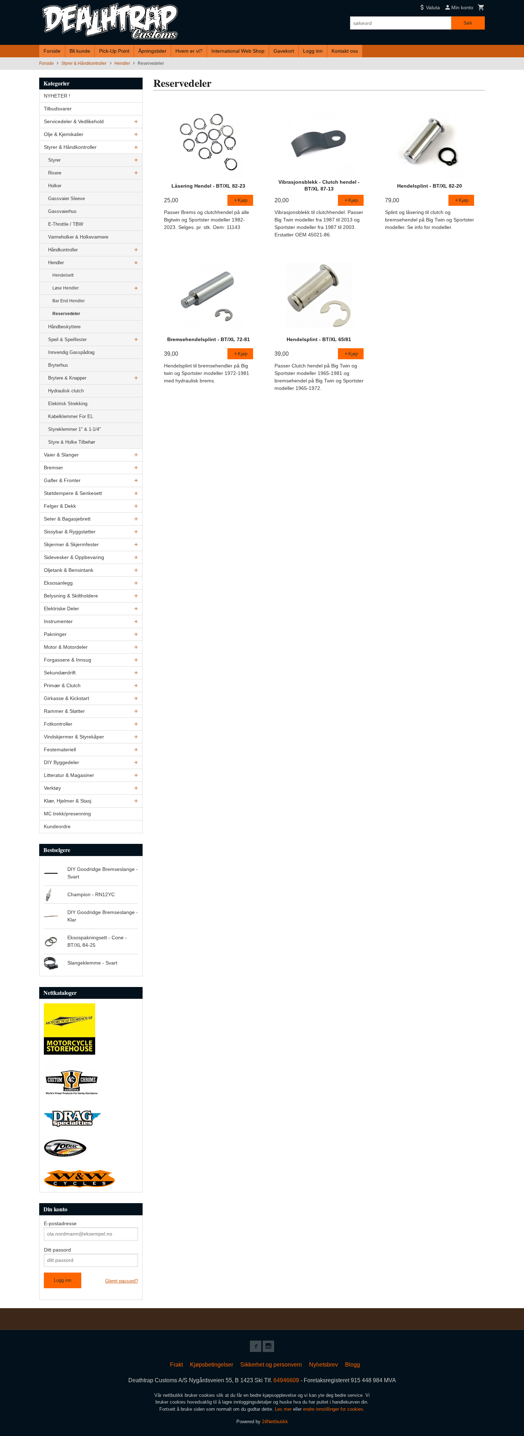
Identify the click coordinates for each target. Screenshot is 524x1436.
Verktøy (52, 788)
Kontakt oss (345, 51)
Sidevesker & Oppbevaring (74, 557)
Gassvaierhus (62, 211)
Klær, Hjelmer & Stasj (67, 801)
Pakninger (55, 634)
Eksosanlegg (58, 583)
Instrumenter (58, 621)
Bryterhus (58, 365)
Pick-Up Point (114, 51)
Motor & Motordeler (66, 647)
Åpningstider (152, 51)
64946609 (286, 1380)
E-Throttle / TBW (65, 224)
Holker (54, 185)
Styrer (54, 160)
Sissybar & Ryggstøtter (70, 531)
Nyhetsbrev (323, 1365)
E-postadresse (60, 1223)
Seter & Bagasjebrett (67, 519)
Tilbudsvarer (58, 108)
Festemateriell (60, 749)
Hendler (56, 262)
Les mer (284, 1409)
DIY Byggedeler (61, 762)
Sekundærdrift (60, 672)
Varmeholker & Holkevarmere (78, 237)
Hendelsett (62, 275)
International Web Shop (237, 51)
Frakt (176, 1365)
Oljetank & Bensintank (68, 570)
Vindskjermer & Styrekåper (74, 737)
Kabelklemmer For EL (70, 416)
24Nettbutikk (275, 1421)
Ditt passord (57, 1250)
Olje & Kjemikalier (63, 134)
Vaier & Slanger (61, 455)
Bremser (53, 467)
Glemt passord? (121, 1281)
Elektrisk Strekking (67, 403)
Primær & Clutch (62, 685)
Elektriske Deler (61, 608)
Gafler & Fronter (62, 480)
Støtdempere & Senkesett (73, 493)
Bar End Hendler (68, 300)
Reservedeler (66, 313)
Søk (467, 23)
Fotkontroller (58, 724)
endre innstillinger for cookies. (334, 1409)
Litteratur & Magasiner (69, 775)
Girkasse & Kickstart (66, 698)
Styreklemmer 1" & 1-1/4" (74, 429)
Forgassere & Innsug (67, 660)
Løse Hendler (65, 288)
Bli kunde (80, 51)
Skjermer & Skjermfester (71, 544)
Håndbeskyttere (64, 326)
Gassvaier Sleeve (66, 198)
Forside (52, 51)
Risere (54, 173)
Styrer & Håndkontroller (70, 147)
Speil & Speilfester (67, 339)
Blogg (352, 1365)
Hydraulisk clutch (66, 390)
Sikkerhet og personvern (271, 1365)
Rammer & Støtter (64, 711)
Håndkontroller (63, 249)
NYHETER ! (57, 96)
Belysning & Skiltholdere (71, 596)
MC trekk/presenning (67, 813)
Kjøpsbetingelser (211, 1365)
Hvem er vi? (188, 51)
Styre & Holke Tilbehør (71, 442)
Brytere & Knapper (67, 378)
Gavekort (283, 51)
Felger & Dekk (60, 506)
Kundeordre (57, 826)
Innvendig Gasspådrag (71, 352)
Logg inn (313, 51)
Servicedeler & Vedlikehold (74, 121)
